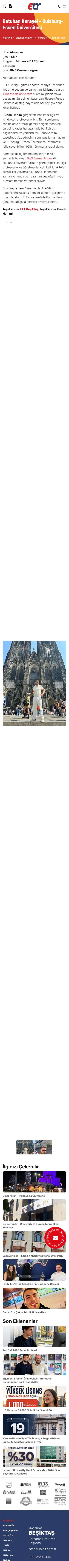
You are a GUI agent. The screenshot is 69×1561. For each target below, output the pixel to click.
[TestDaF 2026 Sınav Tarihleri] (34, 1336)
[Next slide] (59, 685)
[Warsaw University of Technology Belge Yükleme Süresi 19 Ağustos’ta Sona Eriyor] (34, 1424)
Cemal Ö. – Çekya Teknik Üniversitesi (24, 1312)
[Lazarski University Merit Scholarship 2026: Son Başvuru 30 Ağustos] (34, 1456)
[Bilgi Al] (10, 6)
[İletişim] (59, 6)
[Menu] (64, 6)
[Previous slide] (10, 685)
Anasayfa (7, 37)
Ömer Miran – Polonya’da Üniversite (24, 1195)
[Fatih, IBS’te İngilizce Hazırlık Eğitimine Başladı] (34, 1270)
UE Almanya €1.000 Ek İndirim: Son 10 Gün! (28, 1410)
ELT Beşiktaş (29, 209)
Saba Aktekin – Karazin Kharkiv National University (33, 1255)
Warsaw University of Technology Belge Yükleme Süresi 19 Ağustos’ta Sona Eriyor (31, 1440)
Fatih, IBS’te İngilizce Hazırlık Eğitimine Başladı (31, 1284)
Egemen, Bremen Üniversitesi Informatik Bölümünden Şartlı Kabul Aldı (27, 1380)
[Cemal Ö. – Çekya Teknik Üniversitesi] (34, 1298)
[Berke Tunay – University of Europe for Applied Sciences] (34, 1210)
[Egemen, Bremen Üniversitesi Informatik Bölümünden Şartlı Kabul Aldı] (34, 1364)
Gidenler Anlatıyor (24, 37)
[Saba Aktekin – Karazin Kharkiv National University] (34, 1241)
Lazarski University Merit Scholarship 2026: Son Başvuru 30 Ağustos (31, 1472)
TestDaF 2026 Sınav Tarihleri (20, 1350)
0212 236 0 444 (39, 1557)
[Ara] (4, 6)
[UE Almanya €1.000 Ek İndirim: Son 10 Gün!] (34, 1396)
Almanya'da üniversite (17, 94)
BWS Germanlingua (40, 158)
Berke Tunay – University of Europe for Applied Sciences (31, 1226)
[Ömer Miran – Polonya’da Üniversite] (34, 1181)
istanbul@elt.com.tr (42, 1549)
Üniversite (43, 37)
